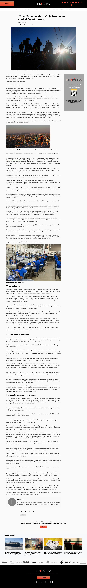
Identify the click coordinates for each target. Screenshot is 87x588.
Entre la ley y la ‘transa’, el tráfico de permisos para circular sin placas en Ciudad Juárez (53, 553)
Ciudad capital (28, 9)
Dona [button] (7, 3)
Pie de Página (20, 499)
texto (13, 98)
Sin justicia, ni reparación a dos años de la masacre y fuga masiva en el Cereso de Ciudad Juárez (13, 553)
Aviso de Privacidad (47, 574)
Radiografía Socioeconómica (14, 160)
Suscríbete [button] (43, 577)
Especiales (68, 9)
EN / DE (61, 9)
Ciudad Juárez (22, 514)
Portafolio (55, 9)
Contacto (55, 574)
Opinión (35, 9)
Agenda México (19, 9)
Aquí (21, 494)
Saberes (48, 9)
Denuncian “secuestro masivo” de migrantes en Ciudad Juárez (73, 552)
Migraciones (21, 13)
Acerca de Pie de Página (34, 574)
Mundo (41, 9)
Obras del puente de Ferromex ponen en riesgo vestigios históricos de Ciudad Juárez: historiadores (33, 554)
